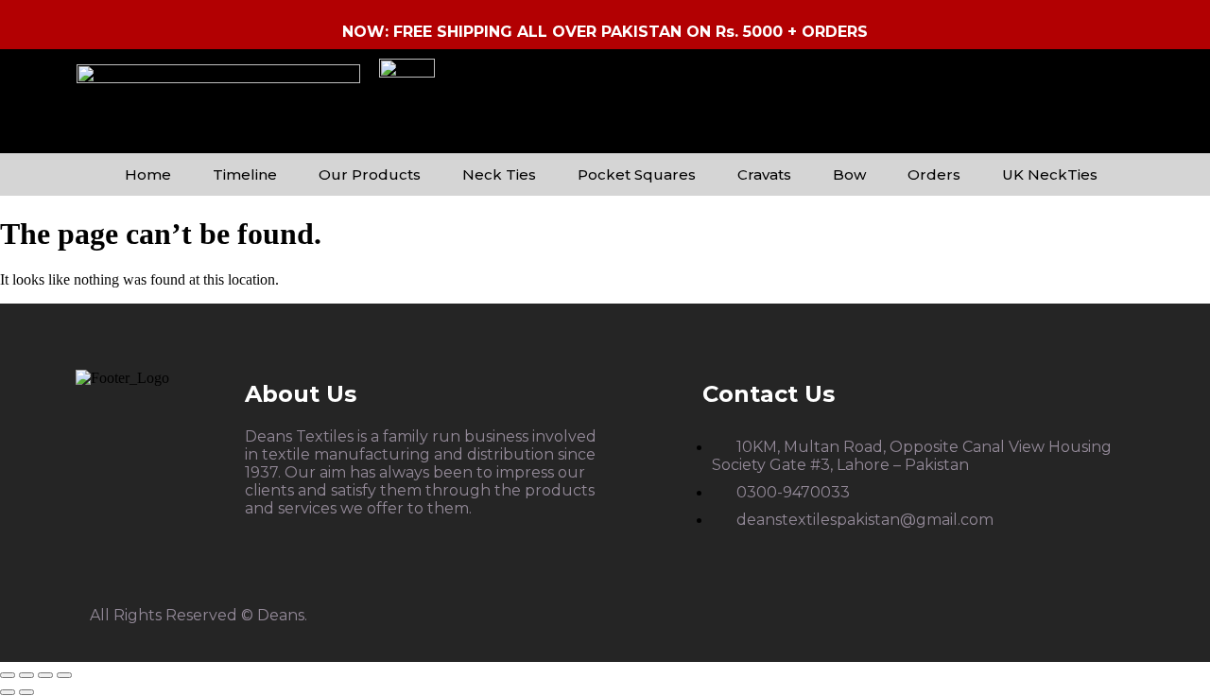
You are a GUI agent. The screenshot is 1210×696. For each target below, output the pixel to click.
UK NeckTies (1050, 174)
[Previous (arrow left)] (7, 692)
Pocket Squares (637, 174)
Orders (934, 174)
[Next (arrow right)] (26, 692)
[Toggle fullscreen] (26, 675)
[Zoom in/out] (7, 675)
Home (148, 174)
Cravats (764, 174)
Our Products (370, 174)
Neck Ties (499, 174)
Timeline (245, 174)
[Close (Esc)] (64, 675)
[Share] (45, 675)
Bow (849, 174)
